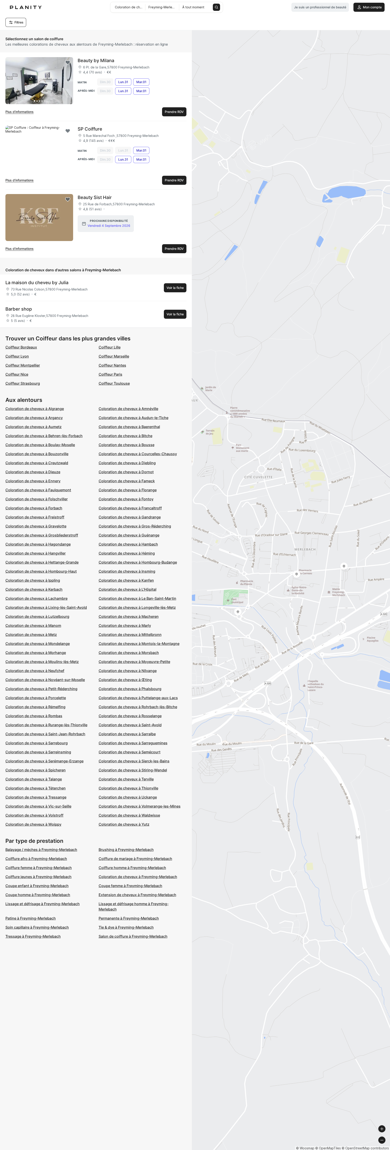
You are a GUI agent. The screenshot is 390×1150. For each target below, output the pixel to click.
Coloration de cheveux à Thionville (128, 788)
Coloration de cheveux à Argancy (34, 417)
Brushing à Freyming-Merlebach (126, 849)
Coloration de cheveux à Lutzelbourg (37, 616)
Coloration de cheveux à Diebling (127, 463)
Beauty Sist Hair (95, 197)
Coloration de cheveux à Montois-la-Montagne (139, 643)
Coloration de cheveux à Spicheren (35, 770)
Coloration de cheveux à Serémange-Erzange (44, 761)
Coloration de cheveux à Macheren (129, 616)
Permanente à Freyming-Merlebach (129, 918)
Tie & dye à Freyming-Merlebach (126, 927)
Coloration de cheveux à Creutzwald (36, 463)
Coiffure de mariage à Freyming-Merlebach (135, 858)
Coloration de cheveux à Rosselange (130, 716)
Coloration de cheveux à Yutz (124, 824)
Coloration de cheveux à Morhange (35, 652)
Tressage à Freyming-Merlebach (33, 936)
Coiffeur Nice (16, 374)
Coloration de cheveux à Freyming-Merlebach (138, 876)
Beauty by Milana (96, 60)
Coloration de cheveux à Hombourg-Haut (41, 571)
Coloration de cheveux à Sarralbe (127, 734)
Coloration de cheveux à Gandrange (130, 517)
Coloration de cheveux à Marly (125, 625)
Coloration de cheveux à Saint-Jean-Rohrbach (45, 734)
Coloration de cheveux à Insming (127, 571)
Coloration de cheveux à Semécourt (129, 752)
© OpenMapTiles (328, 1148)
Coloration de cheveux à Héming (127, 553)
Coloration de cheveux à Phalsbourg (130, 688)
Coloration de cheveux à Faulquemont (38, 490)
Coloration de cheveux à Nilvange (128, 670)
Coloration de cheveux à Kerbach (34, 589)
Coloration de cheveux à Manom (33, 625)
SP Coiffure (90, 129)
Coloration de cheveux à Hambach (128, 544)
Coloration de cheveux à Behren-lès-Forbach (44, 435)
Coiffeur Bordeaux (21, 347)
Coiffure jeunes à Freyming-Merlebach (38, 876)
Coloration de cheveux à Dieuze (32, 472)
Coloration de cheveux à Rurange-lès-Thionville (46, 725)
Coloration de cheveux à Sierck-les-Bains (134, 761)
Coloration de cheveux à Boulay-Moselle (40, 445)
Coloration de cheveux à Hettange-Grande (42, 562)
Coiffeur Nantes (112, 365)
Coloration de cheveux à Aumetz (33, 426)
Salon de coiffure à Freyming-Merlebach (133, 936)
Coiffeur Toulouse (114, 383)
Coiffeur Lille (110, 347)
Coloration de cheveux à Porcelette (35, 698)
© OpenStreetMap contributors (365, 1148)
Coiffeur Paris (110, 374)
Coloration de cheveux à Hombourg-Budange (138, 562)
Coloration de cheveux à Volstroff (34, 815)
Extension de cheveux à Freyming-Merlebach (137, 894)
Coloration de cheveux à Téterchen (35, 788)
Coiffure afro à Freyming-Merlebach (36, 858)
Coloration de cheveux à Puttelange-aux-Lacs (138, 698)
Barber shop (18, 309)
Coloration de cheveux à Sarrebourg (36, 743)
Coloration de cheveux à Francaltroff (130, 508)
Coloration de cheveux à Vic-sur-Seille (38, 806)
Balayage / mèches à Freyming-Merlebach (41, 849)
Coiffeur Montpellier (22, 365)
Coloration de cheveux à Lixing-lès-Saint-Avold (46, 607)
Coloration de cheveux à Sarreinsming (38, 752)
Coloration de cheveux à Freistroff (34, 517)
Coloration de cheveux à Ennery (32, 481)
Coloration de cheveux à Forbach (33, 508)
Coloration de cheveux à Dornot (126, 472)
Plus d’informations (19, 112)
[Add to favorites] (67, 62)
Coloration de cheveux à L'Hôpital (127, 589)
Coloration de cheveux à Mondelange (37, 643)
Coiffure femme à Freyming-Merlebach (38, 867)
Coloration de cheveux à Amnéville (128, 408)
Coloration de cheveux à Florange (128, 490)
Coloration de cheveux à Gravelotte (35, 526)
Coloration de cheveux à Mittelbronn (130, 634)
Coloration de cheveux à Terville (126, 779)
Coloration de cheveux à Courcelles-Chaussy (138, 454)
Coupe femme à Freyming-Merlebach (130, 885)
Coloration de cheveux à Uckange (128, 797)
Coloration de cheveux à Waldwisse (129, 815)
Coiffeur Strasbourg (22, 383)
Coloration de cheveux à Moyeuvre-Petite (134, 661)
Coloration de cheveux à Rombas (33, 716)
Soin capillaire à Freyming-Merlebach (37, 927)
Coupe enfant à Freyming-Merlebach (37, 885)
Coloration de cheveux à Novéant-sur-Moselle (45, 679)
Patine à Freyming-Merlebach (30, 918)
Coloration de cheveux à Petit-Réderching (41, 688)
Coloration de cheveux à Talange (33, 779)
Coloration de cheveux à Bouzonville (36, 454)
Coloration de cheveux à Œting (125, 679)
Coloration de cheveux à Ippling (32, 580)
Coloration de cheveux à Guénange (129, 535)
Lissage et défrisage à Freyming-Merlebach (42, 904)
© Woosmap (305, 1148)
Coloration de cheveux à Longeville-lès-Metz (137, 607)
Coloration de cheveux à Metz (31, 634)
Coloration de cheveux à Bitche (125, 435)
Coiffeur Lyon (17, 356)
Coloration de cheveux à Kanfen (126, 580)
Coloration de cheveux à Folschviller (36, 499)
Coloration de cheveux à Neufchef (34, 670)
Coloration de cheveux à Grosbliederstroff (41, 535)
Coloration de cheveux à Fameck (127, 481)
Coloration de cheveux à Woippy (33, 824)
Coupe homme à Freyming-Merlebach (37, 894)
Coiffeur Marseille (114, 356)
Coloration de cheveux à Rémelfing (35, 707)
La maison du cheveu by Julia (36, 282)
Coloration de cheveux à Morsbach (129, 652)
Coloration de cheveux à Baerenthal (129, 426)
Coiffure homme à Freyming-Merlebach (132, 867)
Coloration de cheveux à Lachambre (36, 598)
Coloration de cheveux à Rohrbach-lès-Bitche (138, 707)
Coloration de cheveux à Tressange (35, 797)
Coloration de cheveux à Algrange (34, 408)
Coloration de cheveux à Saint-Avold (130, 725)
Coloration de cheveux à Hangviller (35, 553)
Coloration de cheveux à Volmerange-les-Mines (140, 806)
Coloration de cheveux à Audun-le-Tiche (133, 417)
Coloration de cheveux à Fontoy (126, 499)
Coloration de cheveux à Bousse (126, 445)
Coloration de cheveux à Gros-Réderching (135, 526)
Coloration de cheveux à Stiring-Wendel (133, 770)
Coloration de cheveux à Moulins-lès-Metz (42, 661)
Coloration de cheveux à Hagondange (38, 544)
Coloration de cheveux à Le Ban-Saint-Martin (137, 598)
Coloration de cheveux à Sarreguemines (133, 743)
